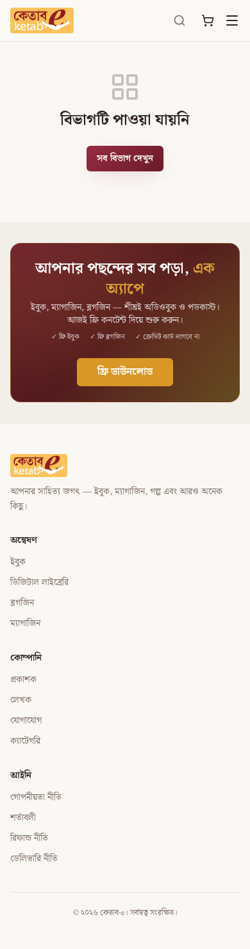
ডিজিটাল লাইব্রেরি (39, 583)
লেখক (20, 700)
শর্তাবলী (23, 818)
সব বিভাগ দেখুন (125, 159)
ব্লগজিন (22, 603)
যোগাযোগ (26, 721)
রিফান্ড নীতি (29, 838)
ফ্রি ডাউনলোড (125, 372)
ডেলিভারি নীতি (34, 859)
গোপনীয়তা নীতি (36, 797)
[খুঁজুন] (179, 20)
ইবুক (18, 562)
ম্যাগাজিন (25, 623)
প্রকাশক (23, 680)
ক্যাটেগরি (25, 741)
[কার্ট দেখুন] (207, 20)
